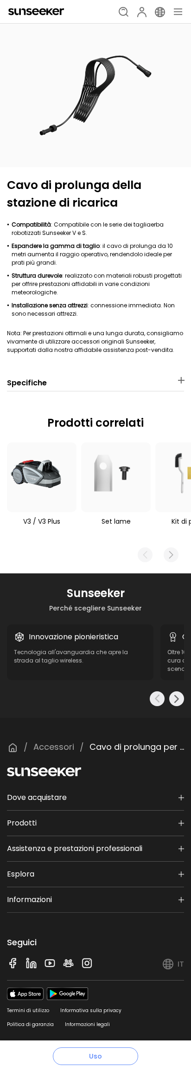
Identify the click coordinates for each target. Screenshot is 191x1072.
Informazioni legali (87, 1024)
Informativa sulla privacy (90, 1010)
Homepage (12, 747)
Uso (95, 1056)
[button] (171, 554)
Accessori (53, 747)
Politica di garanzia (30, 1024)
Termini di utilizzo (28, 1010)
